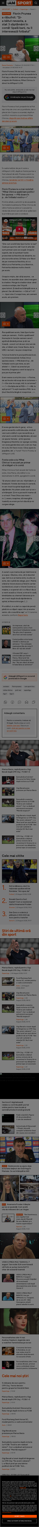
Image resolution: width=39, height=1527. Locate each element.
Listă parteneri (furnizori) (6, 1512)
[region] (19, 1501)
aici (10, 1495)
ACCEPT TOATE (19, 1516)
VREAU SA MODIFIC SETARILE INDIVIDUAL (19, 1521)
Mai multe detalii (23, 1487)
